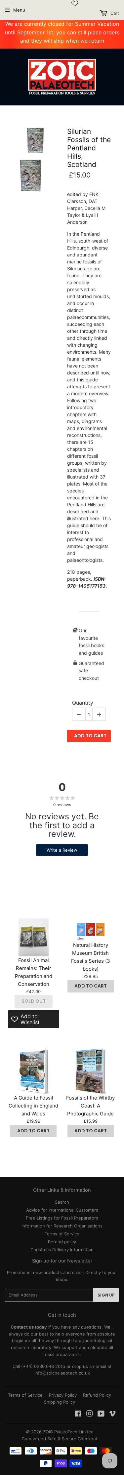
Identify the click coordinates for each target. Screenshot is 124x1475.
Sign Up (106, 1295)
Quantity (82, 703)
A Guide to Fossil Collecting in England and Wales (33, 1106)
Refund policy (62, 1241)
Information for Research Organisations (62, 1225)
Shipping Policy (59, 1402)
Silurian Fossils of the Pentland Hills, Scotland (89, 148)
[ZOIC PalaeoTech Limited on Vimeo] (112, 1414)
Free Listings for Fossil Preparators (62, 1218)
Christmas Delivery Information (62, 1249)
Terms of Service (62, 1233)
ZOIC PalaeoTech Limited (68, 1431)
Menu (19, 10)
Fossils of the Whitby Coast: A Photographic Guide (90, 1106)
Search (62, 1202)
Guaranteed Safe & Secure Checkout (59, 1438)
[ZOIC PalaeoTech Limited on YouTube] (101, 1414)
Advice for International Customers (62, 1210)
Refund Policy (97, 1395)
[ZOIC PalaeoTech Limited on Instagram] (89, 1414)
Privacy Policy (63, 1395)
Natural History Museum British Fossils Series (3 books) (90, 957)
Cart (114, 13)
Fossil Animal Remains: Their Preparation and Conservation (33, 972)
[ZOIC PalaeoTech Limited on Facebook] (78, 1414)
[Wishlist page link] (74, 3)
